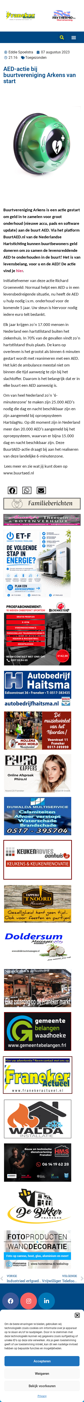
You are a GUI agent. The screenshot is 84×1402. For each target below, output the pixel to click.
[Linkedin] (46, 1301)
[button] (77, 1315)
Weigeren (42, 1374)
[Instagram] (28, 1301)
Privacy (42, 1396)
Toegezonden (36, 57)
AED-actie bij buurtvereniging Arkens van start (39, 75)
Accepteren (42, 1361)
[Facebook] (10, 1301)
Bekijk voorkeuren (42, 1386)
